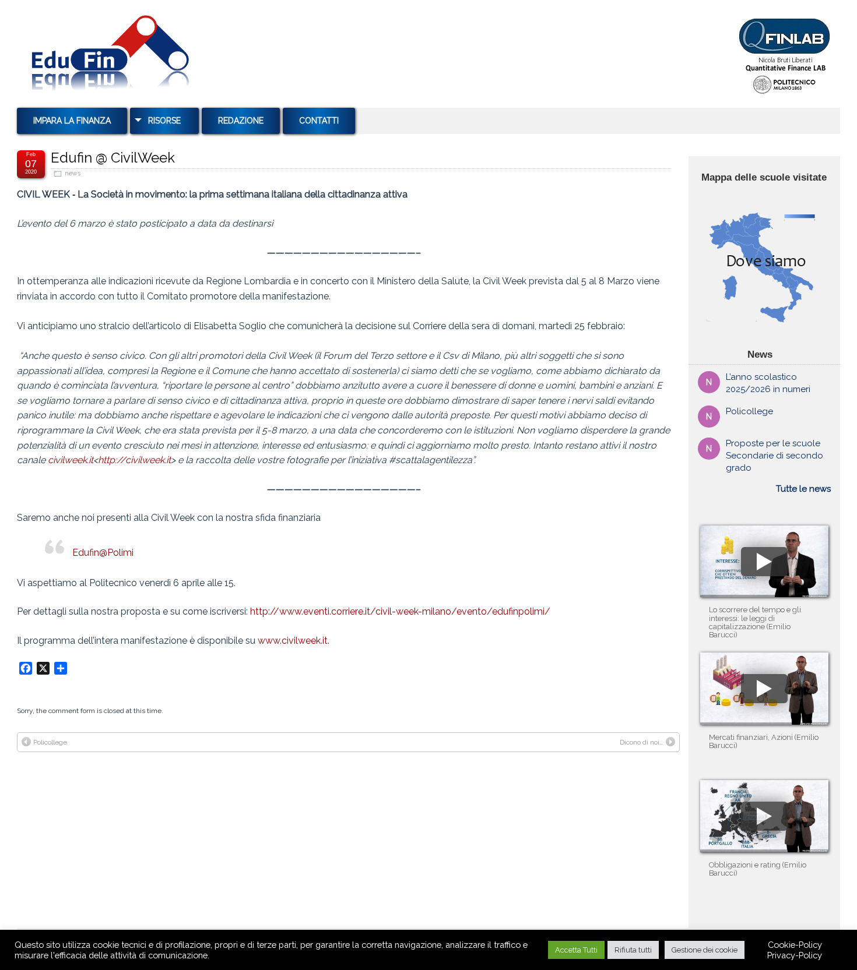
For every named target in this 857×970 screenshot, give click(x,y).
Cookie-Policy (795, 945)
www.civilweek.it (293, 640)
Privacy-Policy (794, 955)
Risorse (164, 120)
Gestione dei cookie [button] (704, 950)
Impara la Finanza (72, 120)
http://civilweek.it (134, 459)
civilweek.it (70, 459)
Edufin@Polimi (103, 552)
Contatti (319, 120)
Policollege (50, 742)
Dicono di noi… (641, 742)
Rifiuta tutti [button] (633, 950)
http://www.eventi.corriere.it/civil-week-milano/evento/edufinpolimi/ (400, 611)
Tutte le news (803, 489)
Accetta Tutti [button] (576, 950)
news (72, 173)
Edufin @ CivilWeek (113, 157)
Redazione (241, 120)
